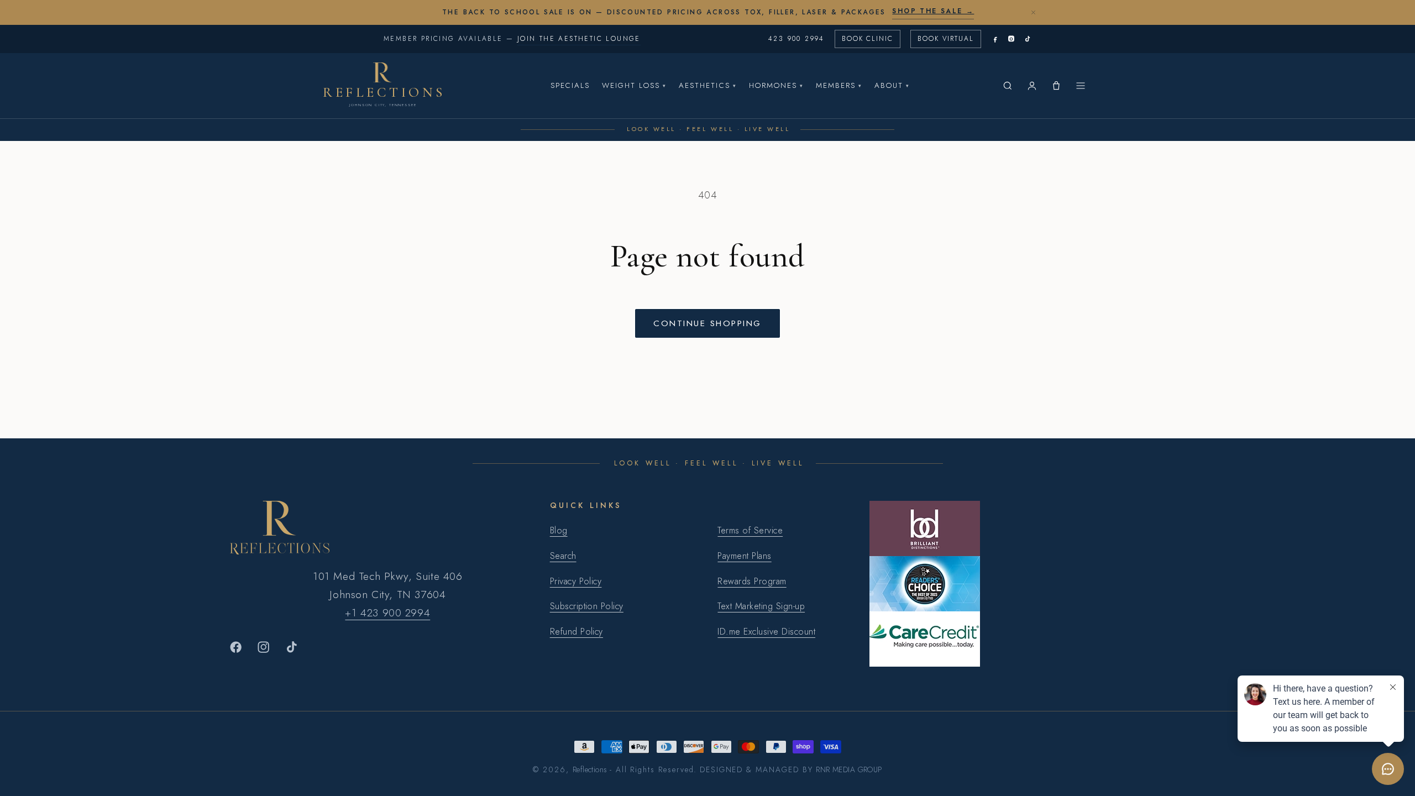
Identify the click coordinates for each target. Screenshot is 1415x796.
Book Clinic (867, 39)
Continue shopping (707, 323)
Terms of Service (750, 530)
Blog (559, 530)
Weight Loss (634, 85)
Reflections (590, 769)
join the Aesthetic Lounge (579, 39)
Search (563, 555)
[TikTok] (1027, 39)
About (892, 85)
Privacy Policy (576, 581)
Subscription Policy (586, 606)
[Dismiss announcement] (1033, 12)
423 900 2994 (796, 39)
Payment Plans (744, 555)
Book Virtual (946, 39)
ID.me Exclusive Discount (766, 631)
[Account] (1032, 85)
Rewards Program (751, 581)
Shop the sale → (933, 11)
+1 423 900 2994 (387, 612)
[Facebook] (995, 39)
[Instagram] (1011, 39)
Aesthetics (707, 85)
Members (839, 85)
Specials (570, 85)
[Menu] (1080, 85)
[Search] (1007, 85)
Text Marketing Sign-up (761, 606)
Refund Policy (576, 631)
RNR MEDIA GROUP (849, 769)
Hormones (776, 85)
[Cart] (1056, 85)
